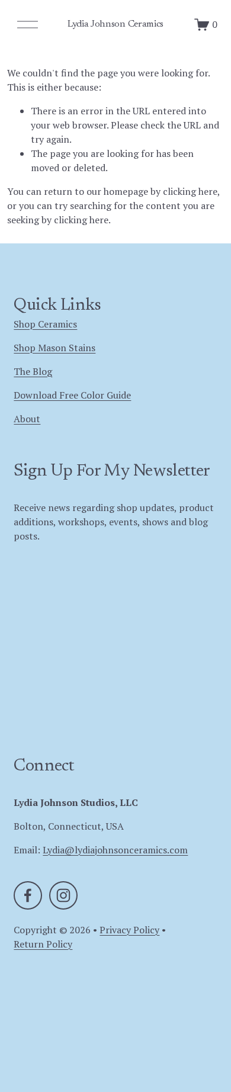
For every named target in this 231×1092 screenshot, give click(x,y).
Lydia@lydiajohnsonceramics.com (115, 849)
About (27, 418)
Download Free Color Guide (72, 395)
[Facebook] (28, 895)
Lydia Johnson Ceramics (115, 24)
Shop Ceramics (45, 323)
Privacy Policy (129, 929)
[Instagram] (63, 895)
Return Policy (43, 943)
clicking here (190, 191)
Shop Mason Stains (54, 347)
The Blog (33, 371)
